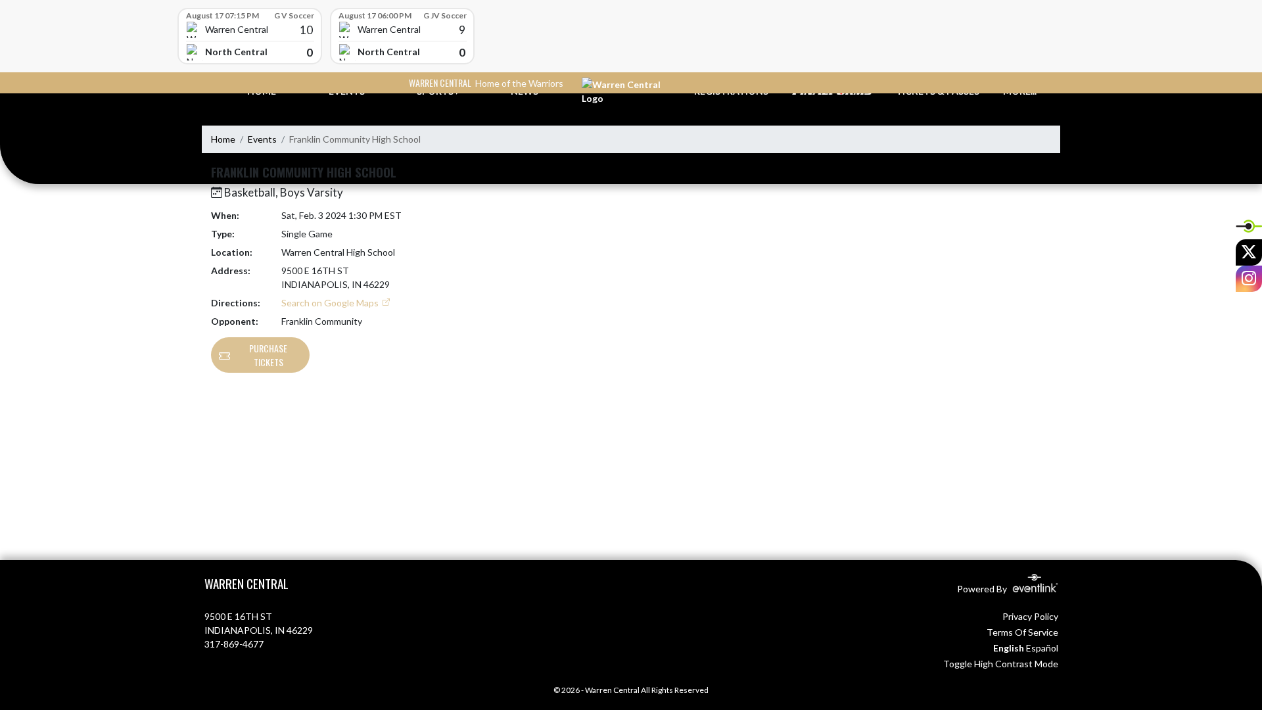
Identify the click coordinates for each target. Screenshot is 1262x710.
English (1008, 647)
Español (1042, 647)
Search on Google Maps (331, 302)
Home (223, 139)
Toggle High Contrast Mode (1000, 663)
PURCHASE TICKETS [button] (268, 355)
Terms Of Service (1022, 632)
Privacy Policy (1030, 616)
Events (262, 139)
